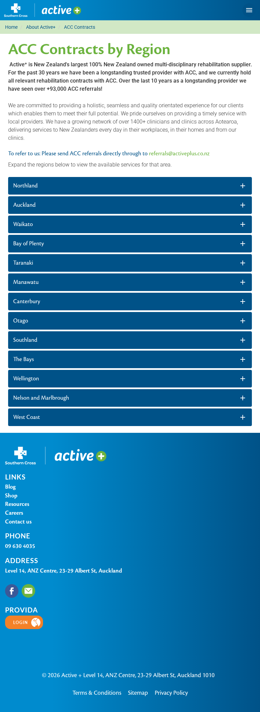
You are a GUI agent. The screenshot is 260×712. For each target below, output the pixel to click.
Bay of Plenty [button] (28, 243)
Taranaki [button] (23, 262)
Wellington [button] (26, 378)
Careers (14, 512)
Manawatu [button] (26, 282)
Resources (17, 504)
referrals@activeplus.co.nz (179, 153)
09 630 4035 (20, 546)
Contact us (18, 521)
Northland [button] (25, 185)
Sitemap (138, 692)
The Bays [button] (23, 359)
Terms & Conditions (96, 692)
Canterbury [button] (26, 301)
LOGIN (20, 622)
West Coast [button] (26, 417)
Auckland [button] (24, 204)
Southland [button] (25, 339)
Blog (10, 486)
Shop (11, 495)
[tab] (130, 186)
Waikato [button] (23, 224)
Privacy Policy (171, 692)
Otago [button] (20, 320)
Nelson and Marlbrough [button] (41, 397)
